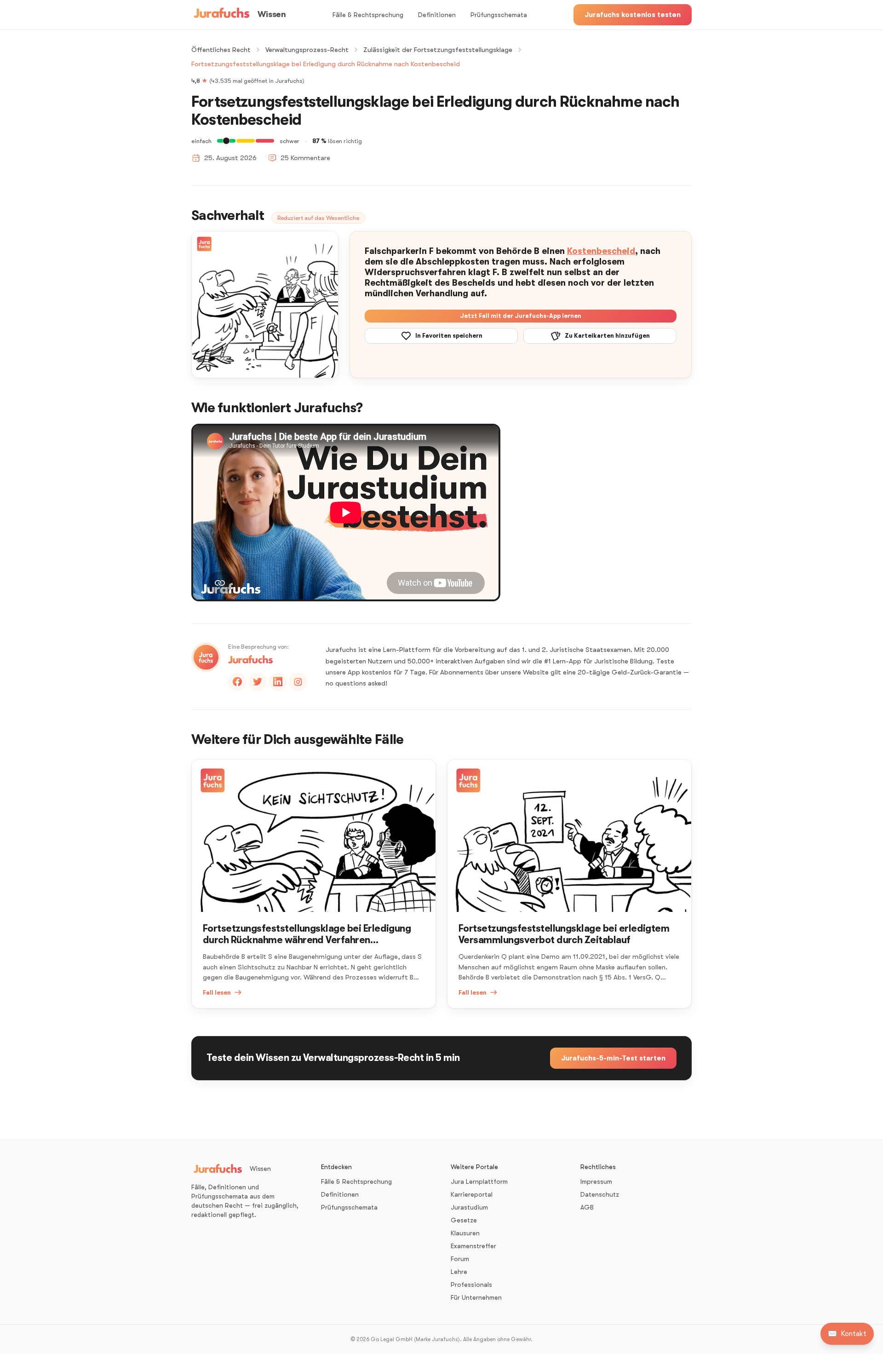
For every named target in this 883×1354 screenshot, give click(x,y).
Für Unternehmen (476, 1297)
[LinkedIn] (278, 682)
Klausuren (465, 1233)
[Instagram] (298, 682)
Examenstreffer (473, 1246)
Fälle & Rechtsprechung (368, 14)
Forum (460, 1258)
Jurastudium (469, 1207)
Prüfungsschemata (498, 14)
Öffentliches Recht (221, 50)
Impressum (596, 1181)
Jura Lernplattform (479, 1181)
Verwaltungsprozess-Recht (307, 50)
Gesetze (464, 1220)
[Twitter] (257, 682)
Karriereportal (472, 1194)
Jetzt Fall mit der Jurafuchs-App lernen (520, 315)
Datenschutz (599, 1194)
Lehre (459, 1271)
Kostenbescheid (601, 251)
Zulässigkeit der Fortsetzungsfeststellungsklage (437, 50)
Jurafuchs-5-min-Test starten (613, 1058)
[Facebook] (237, 682)
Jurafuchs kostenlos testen (633, 15)
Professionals (471, 1284)
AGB (587, 1207)
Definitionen (437, 14)
